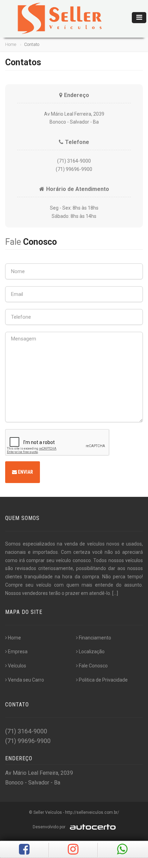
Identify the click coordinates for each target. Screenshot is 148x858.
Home (10, 44)
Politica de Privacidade (103, 680)
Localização (92, 651)
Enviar (25, 472)
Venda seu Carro (26, 680)
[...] (115, 593)
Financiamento (95, 637)
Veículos (17, 665)
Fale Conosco (93, 665)
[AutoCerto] (91, 827)
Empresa (18, 651)
